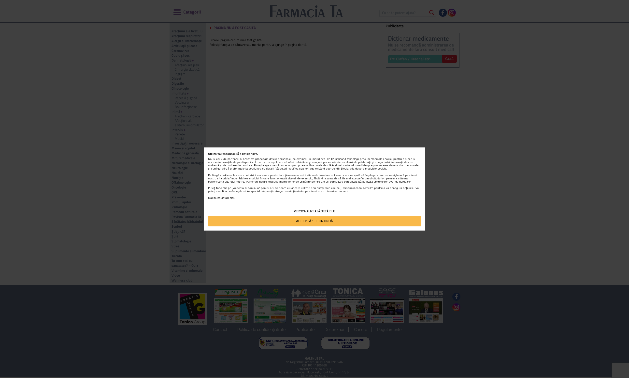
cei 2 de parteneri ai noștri (233, 159)
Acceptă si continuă (314, 221)
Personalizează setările (314, 211)
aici (232, 197)
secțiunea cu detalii (261, 168)
